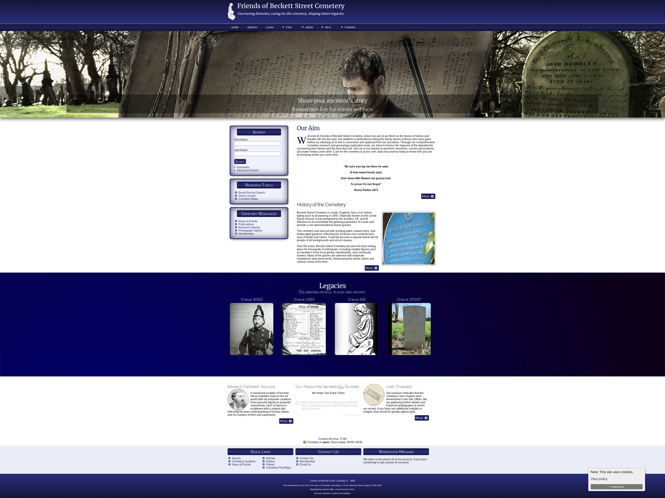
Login (269, 27)
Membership (246, 233)
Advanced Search (248, 170)
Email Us (305, 464)
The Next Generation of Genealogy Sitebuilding (320, 485)
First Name (241, 139)
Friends (350, 27)
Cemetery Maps (248, 198)
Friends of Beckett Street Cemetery (291, 6)
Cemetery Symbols (243, 461)
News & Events (247, 221)
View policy (599, 479)
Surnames (243, 167)
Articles (270, 458)
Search (252, 27)
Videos (270, 464)
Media (309, 27)
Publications (246, 224)
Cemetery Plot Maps (278, 467)
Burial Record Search (251, 192)
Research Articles (249, 227)
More (425, 196)
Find (289, 27)
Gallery (270, 461)
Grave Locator (247, 195)
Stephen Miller (328, 489)
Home (235, 27)
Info (328, 27)
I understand (617, 486)
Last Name (240, 150)
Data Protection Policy (345, 489)
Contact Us (306, 458)
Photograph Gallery (250, 230)
